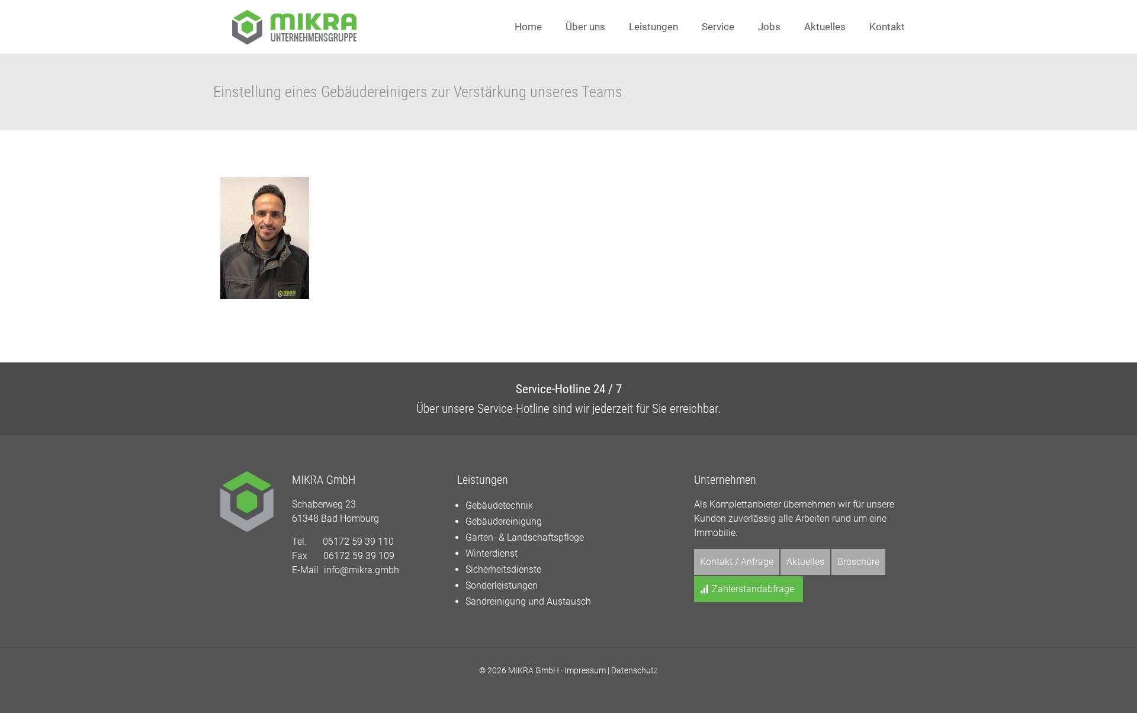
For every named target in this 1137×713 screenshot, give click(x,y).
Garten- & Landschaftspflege (524, 537)
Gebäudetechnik (499, 505)
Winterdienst (491, 553)
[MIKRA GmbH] (294, 26)
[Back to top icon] (1080, 688)
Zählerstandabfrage (751, 589)
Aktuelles (805, 561)
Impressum (585, 670)
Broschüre (858, 561)
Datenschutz (634, 670)
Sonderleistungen (501, 585)
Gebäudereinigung (503, 521)
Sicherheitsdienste (503, 569)
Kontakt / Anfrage (736, 561)
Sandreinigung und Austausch (528, 601)
